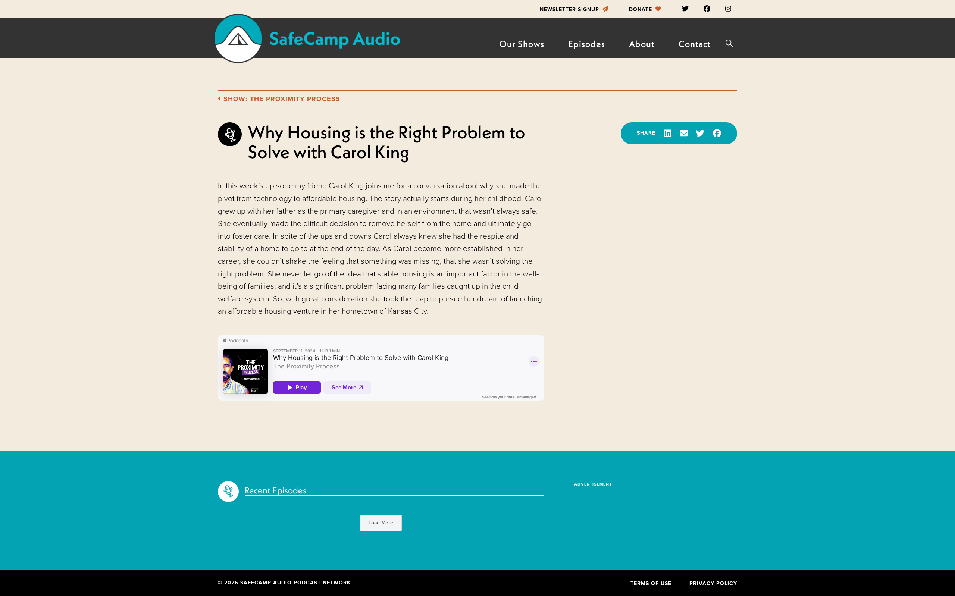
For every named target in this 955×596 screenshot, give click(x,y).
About (642, 43)
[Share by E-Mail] (684, 133)
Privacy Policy (713, 583)
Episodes (586, 43)
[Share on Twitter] (700, 133)
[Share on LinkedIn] (667, 133)
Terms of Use (650, 583)
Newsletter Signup (570, 9)
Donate (641, 9)
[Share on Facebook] (717, 133)
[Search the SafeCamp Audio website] (729, 43)
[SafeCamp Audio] (306, 38)
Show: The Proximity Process (280, 99)
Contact (695, 43)
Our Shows (521, 43)
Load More (381, 523)
